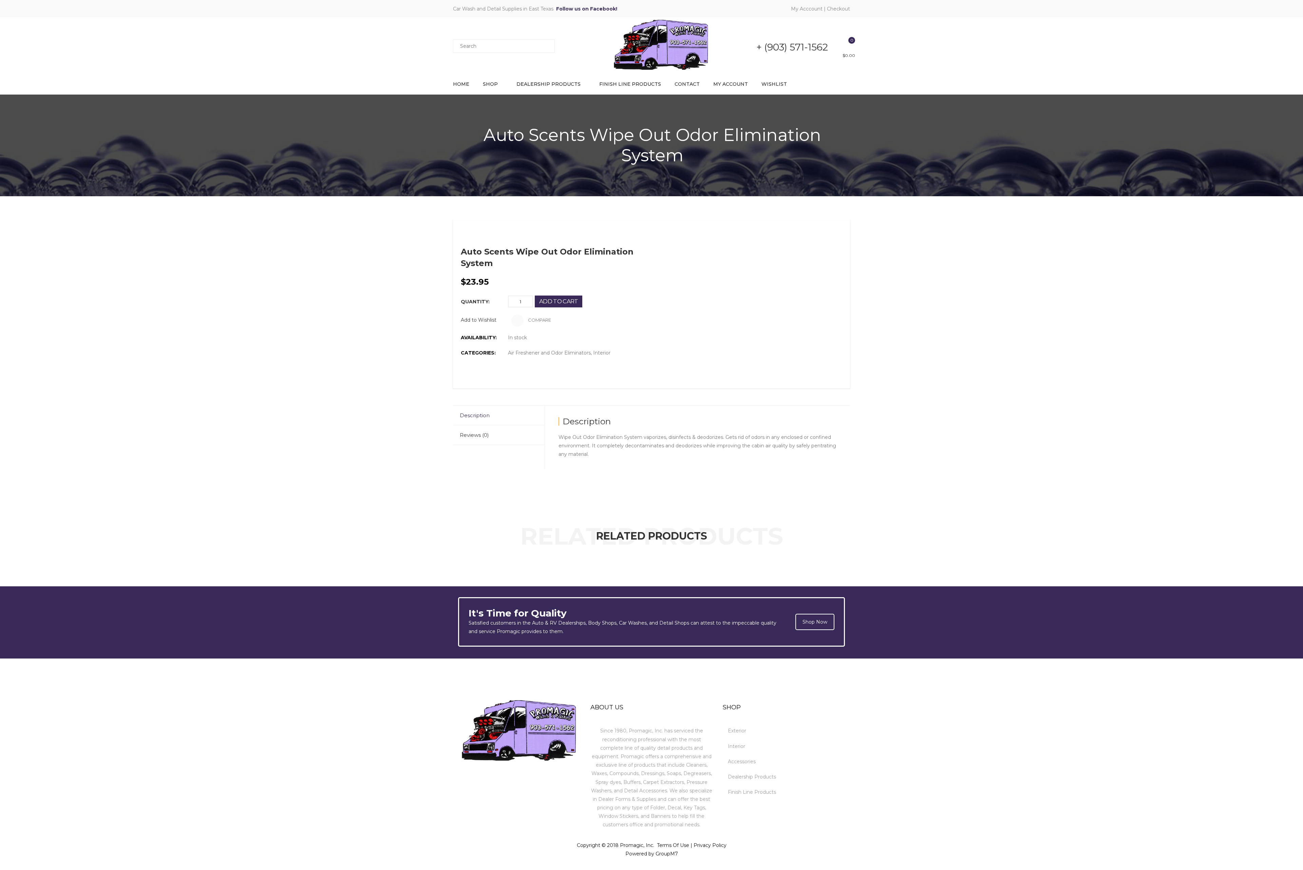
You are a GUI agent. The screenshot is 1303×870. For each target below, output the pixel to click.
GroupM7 (667, 854)
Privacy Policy (710, 845)
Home (461, 84)
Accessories (742, 761)
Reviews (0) (474, 435)
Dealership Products (548, 84)
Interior (601, 353)
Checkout (838, 9)
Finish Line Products (630, 84)
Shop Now (814, 622)
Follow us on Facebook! (586, 9)
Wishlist (774, 84)
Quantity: (475, 302)
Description (475, 415)
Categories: (478, 353)
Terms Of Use (673, 845)
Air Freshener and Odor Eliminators (549, 353)
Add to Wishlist (478, 320)
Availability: (479, 338)
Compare (539, 320)
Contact (687, 84)
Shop (490, 84)
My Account (730, 84)
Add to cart (558, 301)
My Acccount (807, 9)
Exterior (737, 731)
